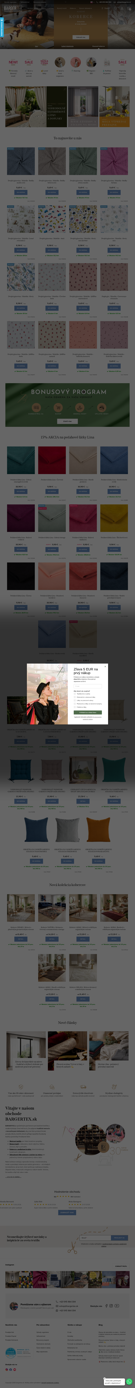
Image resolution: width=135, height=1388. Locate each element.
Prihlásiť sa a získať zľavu (88, 712)
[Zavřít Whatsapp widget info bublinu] (104, 1378)
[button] (129, 1381)
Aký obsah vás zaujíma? (82, 691)
